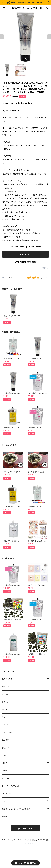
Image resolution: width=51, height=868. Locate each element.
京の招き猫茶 (7, 732)
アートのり (6, 694)
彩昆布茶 (5, 748)
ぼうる (4, 763)
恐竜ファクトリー (8, 687)
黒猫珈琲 (5, 740)
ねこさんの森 (7, 679)
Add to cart (25, 254)
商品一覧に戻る (25, 828)
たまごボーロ (7, 717)
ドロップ (5, 725)
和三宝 (4, 710)
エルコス (5, 801)
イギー (4, 755)
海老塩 (4, 771)
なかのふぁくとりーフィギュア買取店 (16, 809)
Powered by (23, 844)
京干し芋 (5, 778)
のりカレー (6, 702)
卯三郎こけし (7, 794)
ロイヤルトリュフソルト (11, 786)
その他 (4, 816)
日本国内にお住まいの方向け (25, 262)
